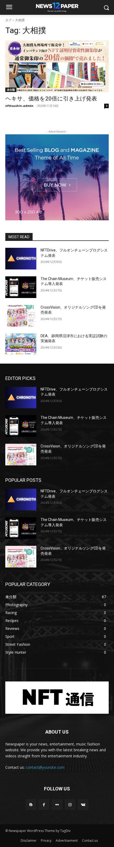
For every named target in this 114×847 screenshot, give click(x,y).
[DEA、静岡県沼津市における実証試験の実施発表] (20, 344)
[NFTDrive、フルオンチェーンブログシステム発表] (20, 258)
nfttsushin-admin (19, 106)
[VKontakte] (83, 804)
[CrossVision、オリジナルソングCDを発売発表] (20, 316)
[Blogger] (31, 804)
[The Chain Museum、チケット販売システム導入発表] (20, 287)
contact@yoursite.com (45, 767)
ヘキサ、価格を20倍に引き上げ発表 (51, 98)
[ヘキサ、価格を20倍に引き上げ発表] (57, 66)
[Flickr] (57, 804)
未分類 (11, 89)
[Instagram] (70, 804)
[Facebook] (44, 804)
